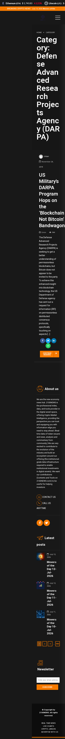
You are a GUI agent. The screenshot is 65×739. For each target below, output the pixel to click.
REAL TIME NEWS (48, 723)
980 (57, 644)
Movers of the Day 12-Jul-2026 (51, 568)
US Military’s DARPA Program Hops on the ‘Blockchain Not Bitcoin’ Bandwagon (52, 200)
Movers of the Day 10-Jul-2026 (51, 626)
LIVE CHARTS (48, 726)
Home (39, 32)
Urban (46, 156)
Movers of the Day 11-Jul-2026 (51, 597)
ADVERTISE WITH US (49, 732)
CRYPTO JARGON (48, 729)
